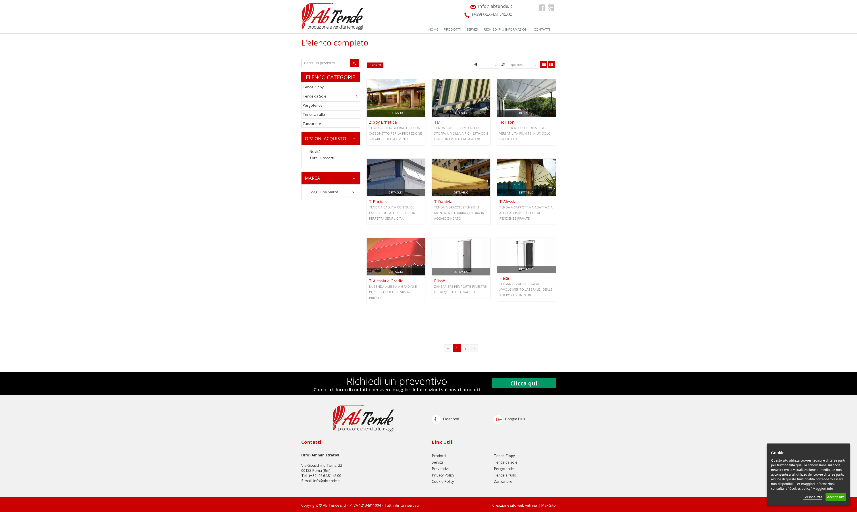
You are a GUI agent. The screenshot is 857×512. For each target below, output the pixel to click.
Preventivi (440, 468)
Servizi (472, 29)
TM (437, 122)
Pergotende (312, 105)
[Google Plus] (551, 7)
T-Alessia (507, 201)
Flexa (504, 278)
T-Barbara (379, 201)
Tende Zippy (313, 87)
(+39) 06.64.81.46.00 (325, 475)
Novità (314, 151)
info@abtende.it (326, 480)
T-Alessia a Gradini (387, 280)
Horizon (506, 122)
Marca (312, 178)
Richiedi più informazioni (506, 29)
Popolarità (516, 65)
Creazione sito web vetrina (514, 505)
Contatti (542, 29)
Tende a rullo (314, 114)
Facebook (451, 418)
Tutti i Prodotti (321, 158)
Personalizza (812, 497)
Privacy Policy (443, 475)
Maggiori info (823, 488)
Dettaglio (396, 113)
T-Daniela (443, 201)
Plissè (439, 280)
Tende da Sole (314, 96)
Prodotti (452, 29)
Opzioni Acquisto (325, 138)
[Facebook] (542, 7)
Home (433, 29)
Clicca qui (523, 383)
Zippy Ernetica (383, 122)
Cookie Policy (443, 481)
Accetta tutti (835, 497)
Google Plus (515, 418)
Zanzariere (312, 123)
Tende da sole (505, 462)
